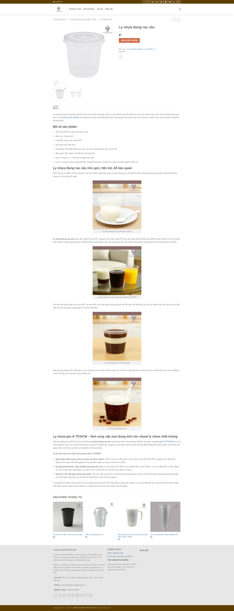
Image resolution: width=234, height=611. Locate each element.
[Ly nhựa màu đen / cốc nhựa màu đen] (68, 517)
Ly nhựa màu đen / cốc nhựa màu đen (68, 534)
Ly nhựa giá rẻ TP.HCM (162, 442)
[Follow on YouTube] (170, 2)
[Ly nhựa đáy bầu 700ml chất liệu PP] (165, 517)
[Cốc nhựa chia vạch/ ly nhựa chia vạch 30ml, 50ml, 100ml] (133, 517)
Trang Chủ (75, 9)
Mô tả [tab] (55, 108)
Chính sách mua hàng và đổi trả (119, 556)
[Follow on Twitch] (179, 2)
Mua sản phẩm (129, 40)
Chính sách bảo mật (115, 553)
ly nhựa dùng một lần (70, 117)
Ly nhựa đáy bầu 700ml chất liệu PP (164, 534)
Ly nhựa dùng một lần (82, 19)
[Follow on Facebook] (144, 2)
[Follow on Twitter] (153, 2)
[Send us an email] (157, 2)
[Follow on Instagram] (148, 2)
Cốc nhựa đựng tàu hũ (94, 534)
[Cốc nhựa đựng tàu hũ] (100, 517)
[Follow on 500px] (174, 2)
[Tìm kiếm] (180, 9)
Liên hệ (109, 9)
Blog (100, 9)
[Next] (111, 55)
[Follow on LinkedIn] (165, 2)
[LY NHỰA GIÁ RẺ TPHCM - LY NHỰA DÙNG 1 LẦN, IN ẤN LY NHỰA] (59, 9)
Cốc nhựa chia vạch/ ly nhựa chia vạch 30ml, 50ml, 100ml (133, 536)
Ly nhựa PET (148, 49)
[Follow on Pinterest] (161, 2)
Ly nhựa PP (105, 19)
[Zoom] (56, 83)
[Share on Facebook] (121, 57)
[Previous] (57, 55)
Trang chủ (59, 19)
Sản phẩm (88, 9)
